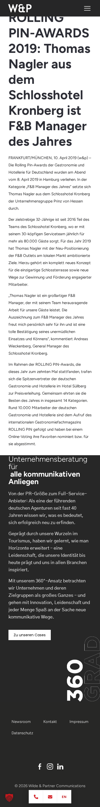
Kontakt (50, 721)
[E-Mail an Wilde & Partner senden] (50, 796)
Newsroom (21, 721)
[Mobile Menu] (87, 8)
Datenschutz (22, 733)
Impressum (78, 721)
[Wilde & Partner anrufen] (36, 796)
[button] (9, 797)
